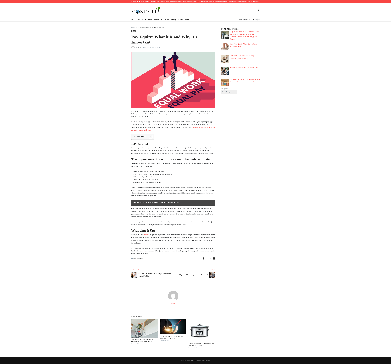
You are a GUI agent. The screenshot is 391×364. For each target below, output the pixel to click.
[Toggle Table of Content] (149, 137)
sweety (140, 47)
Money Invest (176, 19)
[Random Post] (254, 19)
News (187, 19)
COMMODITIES (160, 19)
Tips (137, 27)
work (146, 235)
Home (133, 27)
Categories (224, 89)
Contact (140, 19)
